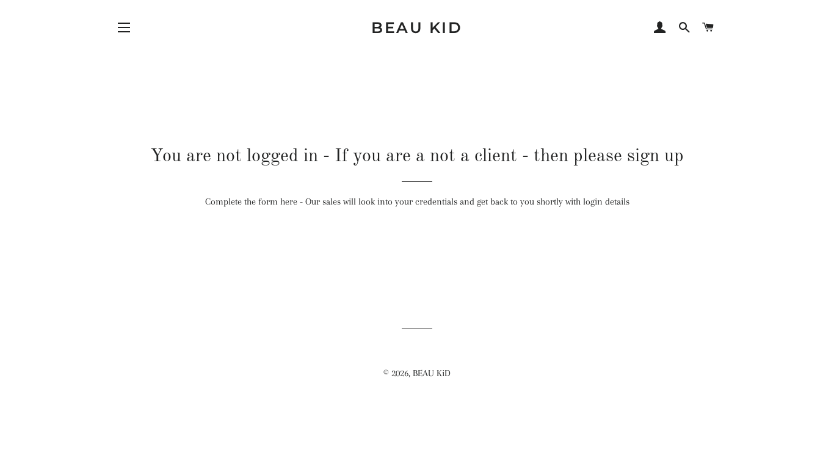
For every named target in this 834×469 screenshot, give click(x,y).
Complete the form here (251, 201)
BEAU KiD (416, 27)
